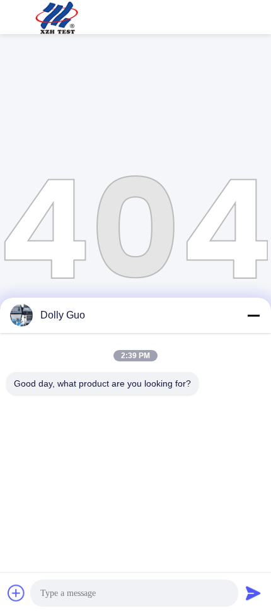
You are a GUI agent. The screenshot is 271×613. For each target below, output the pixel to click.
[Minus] (253, 315)
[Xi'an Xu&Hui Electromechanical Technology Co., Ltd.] (57, 17)
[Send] (253, 593)
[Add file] (16, 593)
